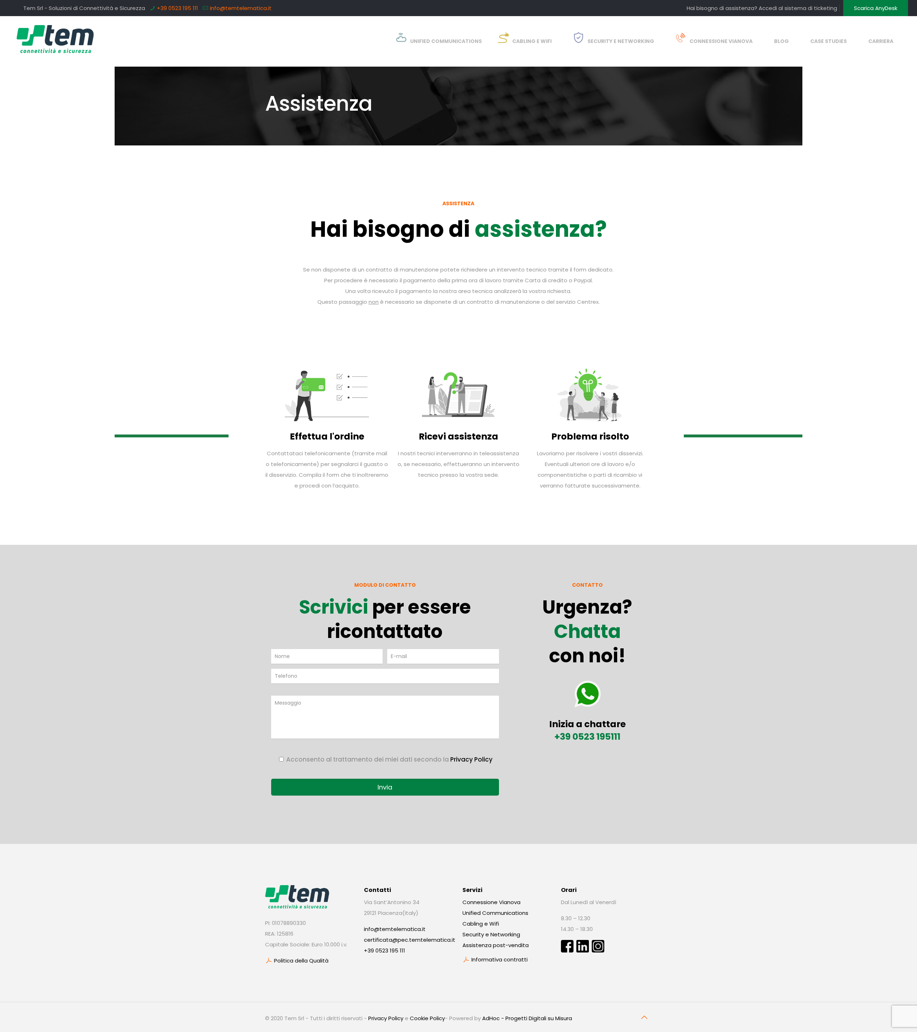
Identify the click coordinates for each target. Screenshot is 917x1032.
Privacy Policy (471, 759)
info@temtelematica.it (241, 8)
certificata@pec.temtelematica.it (409, 940)
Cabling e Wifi (480, 923)
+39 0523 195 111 (177, 8)
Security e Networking (491, 934)
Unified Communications (495, 913)
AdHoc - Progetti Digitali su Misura (527, 1018)
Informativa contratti (499, 959)
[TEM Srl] (55, 36)
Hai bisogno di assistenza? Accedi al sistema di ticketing (762, 8)
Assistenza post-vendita (495, 945)
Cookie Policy (427, 1018)
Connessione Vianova (491, 902)
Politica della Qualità (300, 960)
